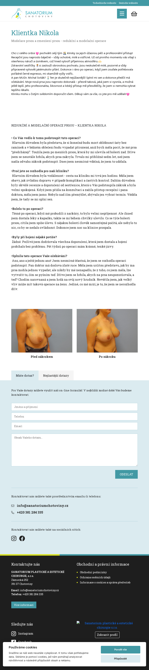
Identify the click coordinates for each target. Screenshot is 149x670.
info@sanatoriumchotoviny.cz (42, 505)
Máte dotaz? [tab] (25, 375)
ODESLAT (126, 474)
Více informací (24, 605)
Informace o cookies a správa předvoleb (105, 582)
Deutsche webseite (128, 2)
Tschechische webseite (104, 2)
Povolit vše (120, 649)
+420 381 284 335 (30, 512)
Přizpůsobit (120, 658)
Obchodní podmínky (93, 572)
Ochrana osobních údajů (95, 577)
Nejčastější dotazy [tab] (56, 375)
